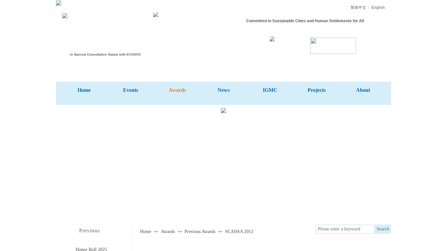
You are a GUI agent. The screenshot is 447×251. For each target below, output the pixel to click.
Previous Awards (200, 231)
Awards (168, 231)
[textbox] (345, 229)
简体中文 (358, 7)
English (378, 7)
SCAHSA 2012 (239, 231)
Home (145, 231)
